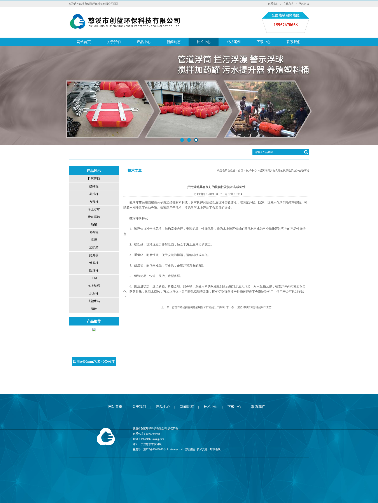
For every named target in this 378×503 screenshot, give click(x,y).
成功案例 (234, 42)
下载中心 (264, 42)
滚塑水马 (94, 301)
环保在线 (215, 449)
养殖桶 (93, 194)
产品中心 (144, 42)
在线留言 (288, 3)
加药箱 (93, 247)
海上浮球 (94, 209)
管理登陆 (189, 449)
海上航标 (94, 285)
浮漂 (94, 240)
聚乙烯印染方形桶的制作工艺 (254, 307)
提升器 (93, 255)
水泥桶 (93, 293)
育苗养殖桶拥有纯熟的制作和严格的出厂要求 (198, 307)
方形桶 (93, 201)
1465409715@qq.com (152, 438)
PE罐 (94, 278)
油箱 (94, 224)
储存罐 (93, 232)
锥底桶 (93, 263)
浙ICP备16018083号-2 (155, 449)
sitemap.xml (176, 449)
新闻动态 (174, 42)
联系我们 (273, 3)
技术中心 (204, 42)
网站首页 (304, 3)
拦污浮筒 (94, 178)
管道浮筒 (94, 217)
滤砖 (94, 308)
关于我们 (114, 42)
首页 (240, 170)
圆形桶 (93, 270)
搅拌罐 (93, 186)
